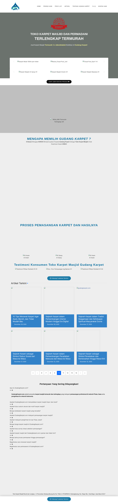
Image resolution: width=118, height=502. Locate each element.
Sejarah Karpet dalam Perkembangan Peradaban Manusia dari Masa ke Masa (58, 356)
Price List (58, 6)
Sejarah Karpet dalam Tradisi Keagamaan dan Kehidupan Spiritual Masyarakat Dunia (91, 319)
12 (67, 373)
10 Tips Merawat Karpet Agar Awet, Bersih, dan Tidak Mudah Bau (26, 319)
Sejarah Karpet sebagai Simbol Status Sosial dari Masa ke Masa (24, 356)
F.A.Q (94, 6)
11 (63, 373)
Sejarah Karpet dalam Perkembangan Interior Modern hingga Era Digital (57, 319)
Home (39, 6)
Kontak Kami (102, 6)
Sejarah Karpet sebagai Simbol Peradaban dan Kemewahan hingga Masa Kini (91, 356)
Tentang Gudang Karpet (81, 6)
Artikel (67, 6)
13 (72, 373)
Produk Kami (47, 6)
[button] (14, 62)
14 (76, 373)
